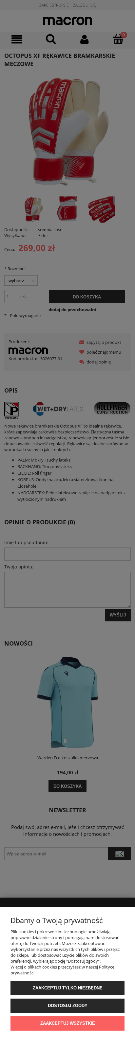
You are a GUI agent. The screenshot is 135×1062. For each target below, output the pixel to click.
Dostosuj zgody (67, 1005)
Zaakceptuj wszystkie (67, 1023)
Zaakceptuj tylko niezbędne (68, 988)
